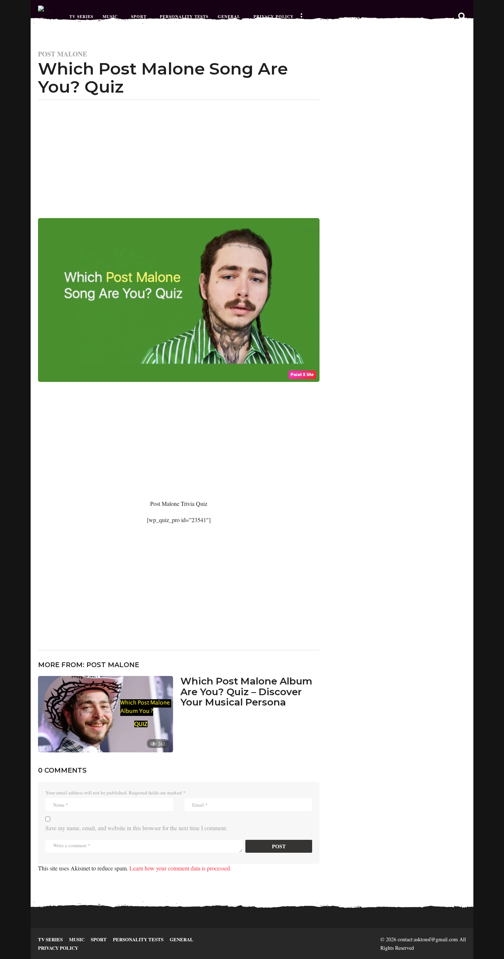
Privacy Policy (273, 17)
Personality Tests (184, 17)
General (229, 17)
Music (110, 17)
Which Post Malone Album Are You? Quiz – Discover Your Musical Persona (246, 691)
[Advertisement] (179, 155)
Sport (138, 17)
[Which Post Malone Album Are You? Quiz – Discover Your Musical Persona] (105, 714)
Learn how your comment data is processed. (180, 868)
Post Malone (62, 54)
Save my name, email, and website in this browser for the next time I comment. (136, 828)
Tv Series (81, 17)
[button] (301, 16)
